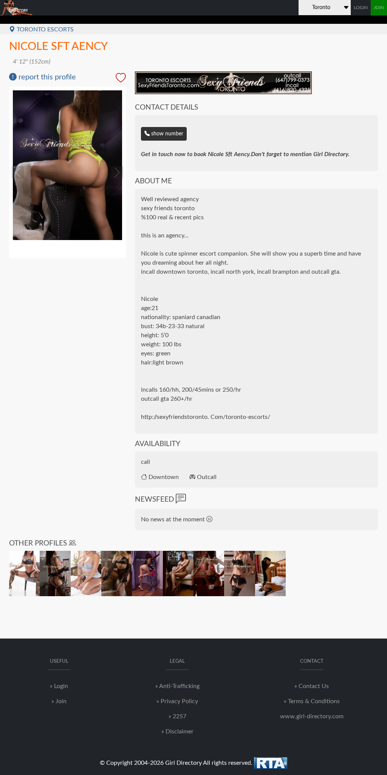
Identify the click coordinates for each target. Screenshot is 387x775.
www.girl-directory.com (312, 716)
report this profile (46, 77)
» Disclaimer (177, 731)
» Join (59, 701)
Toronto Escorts (44, 29)
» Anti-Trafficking (177, 686)
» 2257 (177, 716)
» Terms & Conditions (312, 701)
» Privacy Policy (177, 701)
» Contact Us (311, 686)
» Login (59, 686)
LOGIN (361, 7)
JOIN (379, 7)
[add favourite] (121, 79)
